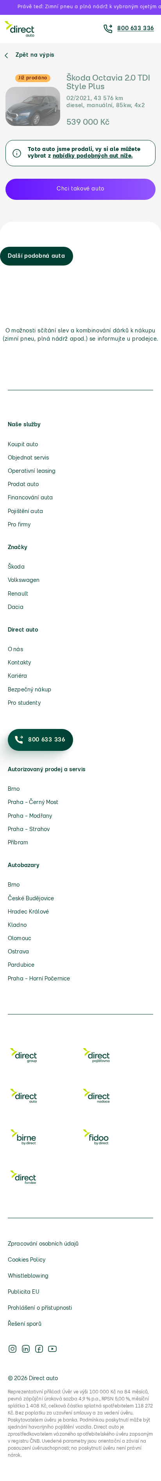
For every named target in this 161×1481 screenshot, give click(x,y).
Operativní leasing (32, 471)
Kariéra (17, 676)
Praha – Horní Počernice (39, 979)
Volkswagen (23, 580)
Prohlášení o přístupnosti (40, 1308)
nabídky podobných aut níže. (93, 156)
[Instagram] (12, 1349)
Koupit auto (23, 444)
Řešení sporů (24, 1324)
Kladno (17, 925)
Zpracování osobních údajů (43, 1244)
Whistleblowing (28, 1276)
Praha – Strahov (29, 829)
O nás (15, 649)
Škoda (16, 567)
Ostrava (18, 952)
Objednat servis (28, 458)
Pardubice (21, 965)
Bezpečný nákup (29, 690)
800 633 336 (135, 28)
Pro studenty (24, 703)
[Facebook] (39, 1349)
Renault (18, 594)
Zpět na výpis (35, 55)
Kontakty (19, 663)
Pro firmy (19, 525)
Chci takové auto (80, 189)
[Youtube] (52, 1349)
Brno (14, 789)
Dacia (15, 607)
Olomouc (19, 938)
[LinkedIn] (25, 1349)
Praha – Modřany (30, 816)
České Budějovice (31, 898)
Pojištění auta (25, 511)
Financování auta (30, 498)
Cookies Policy (26, 1260)
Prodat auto (23, 484)
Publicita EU (23, 1292)
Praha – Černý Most (33, 802)
